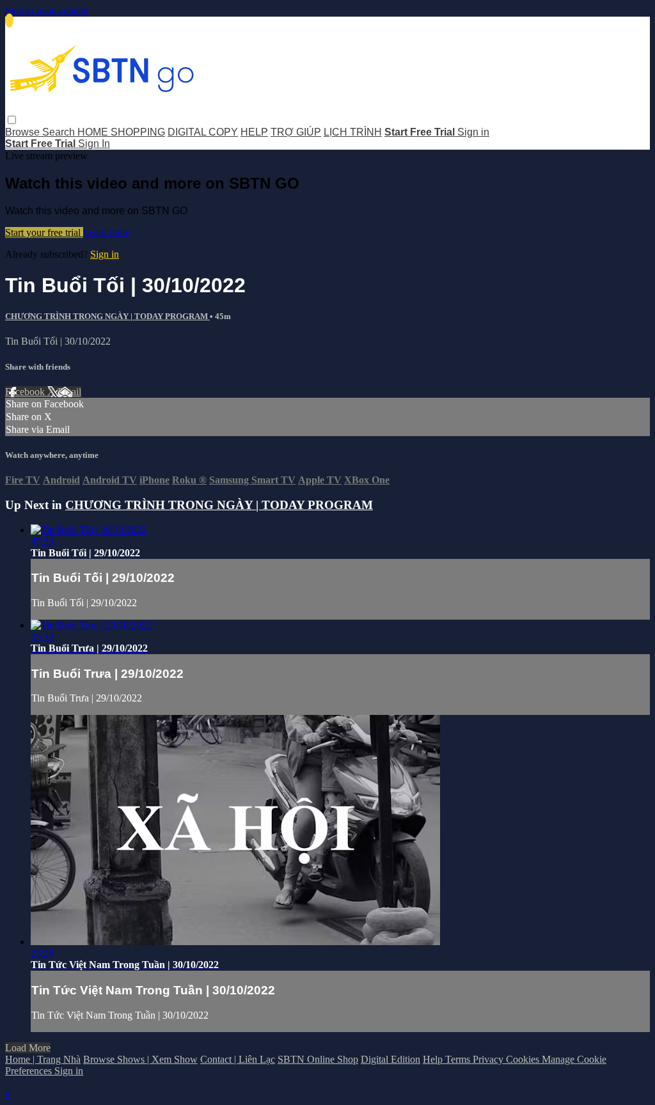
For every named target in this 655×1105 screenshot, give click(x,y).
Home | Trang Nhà (43, 1059)
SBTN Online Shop (318, 1059)
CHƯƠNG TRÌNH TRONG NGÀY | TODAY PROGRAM (107, 316)
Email (69, 391)
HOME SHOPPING (121, 132)
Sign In (94, 143)
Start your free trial (44, 232)
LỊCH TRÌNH (353, 132)
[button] (12, 120)
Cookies (524, 1059)
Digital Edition (390, 1059)
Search (59, 132)
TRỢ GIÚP (296, 132)
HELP (254, 132)
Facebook (26, 391)
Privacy (489, 1059)
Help (434, 1059)
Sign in (473, 132)
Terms (459, 1059)
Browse (23, 132)
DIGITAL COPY (203, 132)
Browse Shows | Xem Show (140, 1059)
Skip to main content (46, 10)
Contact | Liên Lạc (237, 1059)
